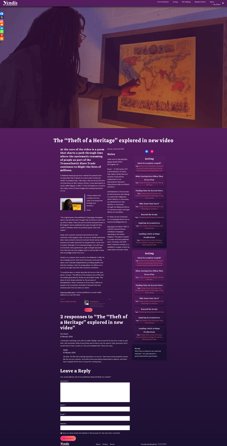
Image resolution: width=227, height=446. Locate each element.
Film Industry (143, 226)
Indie (161, 226)
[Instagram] (2, 21)
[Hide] (0, 42)
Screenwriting (147, 168)
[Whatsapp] (2, 31)
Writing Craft (158, 171)
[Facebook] (2, 14)
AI (149, 206)
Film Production (154, 226)
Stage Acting (159, 196)
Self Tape (149, 185)
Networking (150, 217)
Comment (64, 381)
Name (63, 405)
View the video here (67, 292)
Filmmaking (142, 217)
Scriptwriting (141, 171)
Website (63, 424)
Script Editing (157, 168)
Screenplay (151, 166)
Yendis (65, 350)
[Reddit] (2, 24)
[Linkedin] (2, 28)
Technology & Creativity (149, 209)
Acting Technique (144, 183)
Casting (160, 183)
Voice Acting (149, 198)
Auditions (154, 183)
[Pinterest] (2, 35)
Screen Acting (149, 196)
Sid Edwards (94, 302)
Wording (73, 302)
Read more (88, 310)
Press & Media (65, 302)
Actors (138, 242)
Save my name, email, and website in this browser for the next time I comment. (91, 433)
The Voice (90, 217)
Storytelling (149, 171)
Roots (72, 186)
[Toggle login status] (223, 3)
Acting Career (143, 206)
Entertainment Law (157, 206)
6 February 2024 (66, 336)
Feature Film (143, 166)
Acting (143, 193)
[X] (2, 17)
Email (62, 414)
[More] (2, 38)
